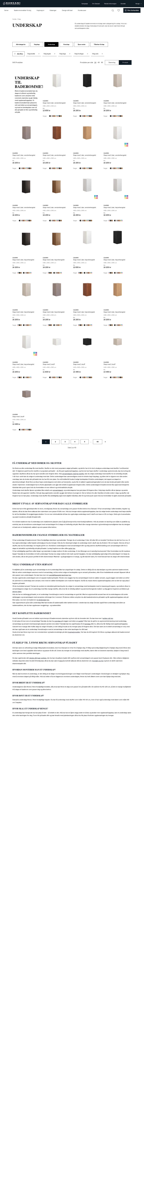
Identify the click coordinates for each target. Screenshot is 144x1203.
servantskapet (58, 490)
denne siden (16, 592)
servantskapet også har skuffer (73, 474)
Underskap (51, 44)
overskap (57, 621)
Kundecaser (82, 10)
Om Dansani (96, 4)
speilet (80, 621)
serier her (71, 548)
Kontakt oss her (98, 661)
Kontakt (123, 4)
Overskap (66, 44)
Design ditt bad (67, 10)
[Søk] (113, 10)
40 (98, 442)
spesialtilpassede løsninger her (60, 575)
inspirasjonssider (74, 632)
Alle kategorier (21, 44)
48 (99, 62)
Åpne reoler (82, 44)
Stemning (112, 62)
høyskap (87, 624)
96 (102, 62)
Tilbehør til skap (99, 44)
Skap (19, 19)
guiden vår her (108, 618)
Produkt (125, 62)
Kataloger (53, 10)
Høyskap (37, 44)
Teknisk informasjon (110, 4)
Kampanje (85, 4)
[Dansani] (11, 3)
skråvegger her (44, 600)
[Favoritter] (118, 10)
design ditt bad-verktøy (37, 658)
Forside (14, 19)
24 (95, 62)
